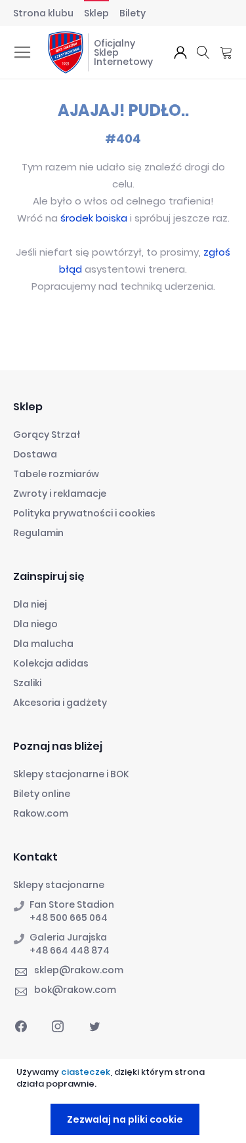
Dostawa (35, 454)
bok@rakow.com (75, 989)
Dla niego (35, 623)
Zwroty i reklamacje (59, 493)
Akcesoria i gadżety (60, 702)
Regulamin (38, 532)
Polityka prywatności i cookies (84, 513)
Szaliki (27, 682)
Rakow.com (40, 813)
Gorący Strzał (46, 434)
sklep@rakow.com (78, 970)
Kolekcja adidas (51, 663)
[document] (124, 1100)
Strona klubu (43, 13)
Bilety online (41, 793)
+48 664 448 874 (70, 950)
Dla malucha (43, 643)
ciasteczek (85, 1072)
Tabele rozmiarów (56, 473)
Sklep (96, 13)
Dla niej (30, 604)
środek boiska (93, 218)
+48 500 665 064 (69, 917)
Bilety (132, 13)
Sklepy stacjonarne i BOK (71, 774)
